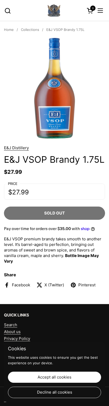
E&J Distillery (16, 147)
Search (10, 324)
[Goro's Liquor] (54, 10)
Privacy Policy (17, 338)
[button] (7, 10)
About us (12, 331)
